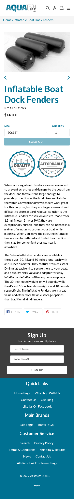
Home (7, 20)
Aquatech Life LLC (40, 475)
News (27, 456)
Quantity (58, 125)
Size (7, 125)
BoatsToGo (46, 424)
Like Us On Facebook (37, 406)
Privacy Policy (43, 443)
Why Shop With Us (47, 393)
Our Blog (47, 399)
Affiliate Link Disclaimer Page (37, 463)
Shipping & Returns (52, 449)
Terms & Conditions (22, 449)
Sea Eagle (27, 424)
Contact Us (28, 399)
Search (25, 443)
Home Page (22, 393)
